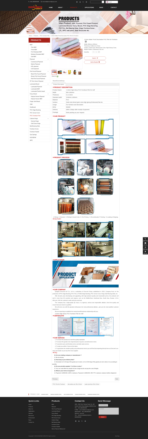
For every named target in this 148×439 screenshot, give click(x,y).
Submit (102, 417)
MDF (31, 44)
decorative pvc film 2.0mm (75, 384)
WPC (31, 140)
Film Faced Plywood (35, 71)
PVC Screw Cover (35, 112)
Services (31, 413)
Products (31, 406)
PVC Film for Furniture (59, 384)
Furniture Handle (34, 131)
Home (30, 404)
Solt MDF (33, 56)
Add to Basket (94, 62)
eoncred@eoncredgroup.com (50, 1)
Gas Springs (33, 134)
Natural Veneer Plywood (37, 96)
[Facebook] (80, 2)
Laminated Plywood (36, 86)
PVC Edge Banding (35, 110)
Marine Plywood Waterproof (58, 428)
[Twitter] (83, 2)
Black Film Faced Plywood (38, 74)
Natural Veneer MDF (36, 98)
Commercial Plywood (37, 61)
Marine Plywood (35, 64)
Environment (32, 417)
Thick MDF (34, 49)
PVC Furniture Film (35, 115)
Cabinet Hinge (34, 118)
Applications (31, 411)
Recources (31, 415)
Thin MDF (34, 47)
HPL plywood (34, 66)
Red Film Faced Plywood (38, 78)
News (30, 420)
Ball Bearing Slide (35, 126)
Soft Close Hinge (35, 123)
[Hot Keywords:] (103, 2)
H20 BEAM (33, 137)
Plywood (32, 59)
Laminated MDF (35, 89)
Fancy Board (33, 94)
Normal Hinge (35, 121)
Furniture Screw (34, 129)
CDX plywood (35, 68)
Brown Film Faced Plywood (38, 76)
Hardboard (33, 107)
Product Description (58, 84)
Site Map (117, 436)
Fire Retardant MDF (36, 52)
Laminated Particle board (38, 91)
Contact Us (31, 422)
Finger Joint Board (35, 101)
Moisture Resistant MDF (37, 54)
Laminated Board (34, 84)
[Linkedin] (77, 2)
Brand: (54, 80)
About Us (31, 409)
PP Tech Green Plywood (36, 81)
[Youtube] (86, 2)
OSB (31, 104)
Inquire (94, 58)
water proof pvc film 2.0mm (92, 384)
